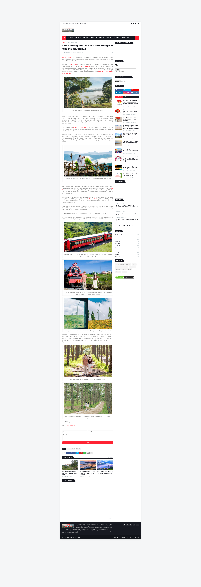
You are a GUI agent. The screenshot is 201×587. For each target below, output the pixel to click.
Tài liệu (127, 252)
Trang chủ (64, 42)
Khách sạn (127, 241)
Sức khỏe (127, 248)
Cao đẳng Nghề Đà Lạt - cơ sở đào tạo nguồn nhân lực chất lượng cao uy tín (131, 150)
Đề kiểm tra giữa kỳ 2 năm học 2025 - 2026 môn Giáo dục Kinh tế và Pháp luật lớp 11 (127, 207)
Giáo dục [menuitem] (117, 37)
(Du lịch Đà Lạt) (66, 57)
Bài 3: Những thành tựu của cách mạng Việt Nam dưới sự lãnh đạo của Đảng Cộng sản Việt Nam (130, 103)
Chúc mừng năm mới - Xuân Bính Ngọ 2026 (126, 213)
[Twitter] (77, 453)
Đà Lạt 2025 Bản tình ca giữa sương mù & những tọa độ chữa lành (87, 473)
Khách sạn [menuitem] (94, 37)
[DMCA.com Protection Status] (125, 279)
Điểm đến (78, 448)
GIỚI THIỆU (71, 23)
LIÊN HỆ (77, 23)
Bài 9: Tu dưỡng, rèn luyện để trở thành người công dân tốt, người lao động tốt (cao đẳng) (130, 159)
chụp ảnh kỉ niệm (93, 199)
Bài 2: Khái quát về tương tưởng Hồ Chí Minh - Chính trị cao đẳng (130, 119)
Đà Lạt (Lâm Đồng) (85, 66)
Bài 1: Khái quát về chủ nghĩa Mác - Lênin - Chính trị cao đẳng (130, 111)
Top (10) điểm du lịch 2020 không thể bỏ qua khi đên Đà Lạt (130, 135)
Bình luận (134, 97)
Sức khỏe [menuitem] (109, 37)
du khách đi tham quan (79, 127)
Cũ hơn (110, 519)
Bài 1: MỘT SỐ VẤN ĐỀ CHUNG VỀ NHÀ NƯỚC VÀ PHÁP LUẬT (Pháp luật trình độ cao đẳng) (131, 127)
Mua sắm (127, 243)
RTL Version (83, 23)
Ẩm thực (127, 256)
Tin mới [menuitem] (70, 37)
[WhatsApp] (84, 453)
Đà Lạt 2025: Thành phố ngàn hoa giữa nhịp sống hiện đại (105, 472)
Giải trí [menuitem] (101, 37)
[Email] (88, 453)
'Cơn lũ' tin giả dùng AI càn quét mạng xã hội (127, 226)
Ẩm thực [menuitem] (85, 37)
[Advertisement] (47, 11)
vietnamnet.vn (71, 425)
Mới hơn (65, 519)
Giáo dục (127, 237)
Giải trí (127, 239)
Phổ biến (119, 97)
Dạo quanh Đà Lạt (72, 42)
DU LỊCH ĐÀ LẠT (77, 537)
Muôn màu (127, 245)
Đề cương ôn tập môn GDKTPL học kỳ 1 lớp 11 (127, 220)
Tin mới (127, 250)
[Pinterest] (81, 453)
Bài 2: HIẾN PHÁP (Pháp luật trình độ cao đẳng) (130, 174)
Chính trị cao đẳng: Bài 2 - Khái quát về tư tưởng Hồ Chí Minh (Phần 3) (130, 167)
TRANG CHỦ (65, 23)
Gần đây (126, 97)
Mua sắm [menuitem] (125, 37)
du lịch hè (74, 64)
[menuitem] (64, 38)
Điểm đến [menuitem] (78, 37)
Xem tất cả (110, 457)
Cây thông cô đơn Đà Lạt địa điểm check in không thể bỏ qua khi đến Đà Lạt (130, 142)
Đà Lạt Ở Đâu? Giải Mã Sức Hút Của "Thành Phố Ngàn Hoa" (69, 473)
